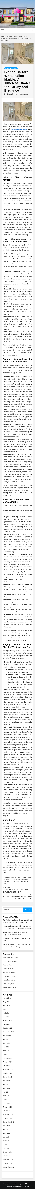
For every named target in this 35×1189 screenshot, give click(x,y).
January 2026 (7, 1021)
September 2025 (8, 1032)
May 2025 (6, 1047)
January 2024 (7, 1107)
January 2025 (7, 1062)
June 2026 (6, 1006)
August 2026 (7, 998)
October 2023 (7, 1118)
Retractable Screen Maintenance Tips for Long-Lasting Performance (16, 933)
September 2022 (8, 1167)
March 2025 (6, 1054)
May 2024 (6, 1092)
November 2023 (8, 1114)
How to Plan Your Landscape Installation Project (15, 890)
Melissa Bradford (12, 94)
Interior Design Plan (9, 987)
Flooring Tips (7, 965)
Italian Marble (25, 879)
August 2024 (7, 1081)
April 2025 (6, 1051)
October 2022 (7, 1163)
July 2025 (6, 1039)
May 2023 (6, 1137)
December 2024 (8, 1066)
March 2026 (6, 1017)
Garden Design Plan (9, 972)
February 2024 (7, 1103)
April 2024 (6, 1096)
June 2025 (6, 1043)
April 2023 (6, 1141)
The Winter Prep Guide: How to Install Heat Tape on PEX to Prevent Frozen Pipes (17, 921)
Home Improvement (10, 976)
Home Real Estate (9, 980)
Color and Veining (8, 879)
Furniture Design (11, 68)
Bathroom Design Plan (10, 957)
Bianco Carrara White (24, 877)
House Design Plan (9, 984)
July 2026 (6, 1002)
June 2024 (6, 1088)
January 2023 (7, 1152)
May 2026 (6, 1009)
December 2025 (8, 1024)
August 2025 (7, 1036)
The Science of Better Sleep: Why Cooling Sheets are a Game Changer (17, 945)
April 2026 (6, 1013)
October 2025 (7, 1028)
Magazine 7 (16, 1186)
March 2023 (6, 1145)
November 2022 (8, 1160)
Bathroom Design (11, 877)
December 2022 (8, 1156)
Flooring (17, 879)
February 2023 (7, 1148)
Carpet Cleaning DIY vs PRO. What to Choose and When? (17, 896)
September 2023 (8, 1122)
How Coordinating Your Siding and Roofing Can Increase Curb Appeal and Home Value (17, 927)
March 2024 (6, 1099)
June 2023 (6, 1133)
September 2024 (8, 1077)
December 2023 (8, 1111)
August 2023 (7, 1126)
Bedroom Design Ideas (10, 961)
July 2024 (6, 1084)
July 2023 (6, 1130)
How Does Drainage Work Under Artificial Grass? (16, 939)
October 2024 (7, 1073)
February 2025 (7, 1058)
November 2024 (8, 1069)
